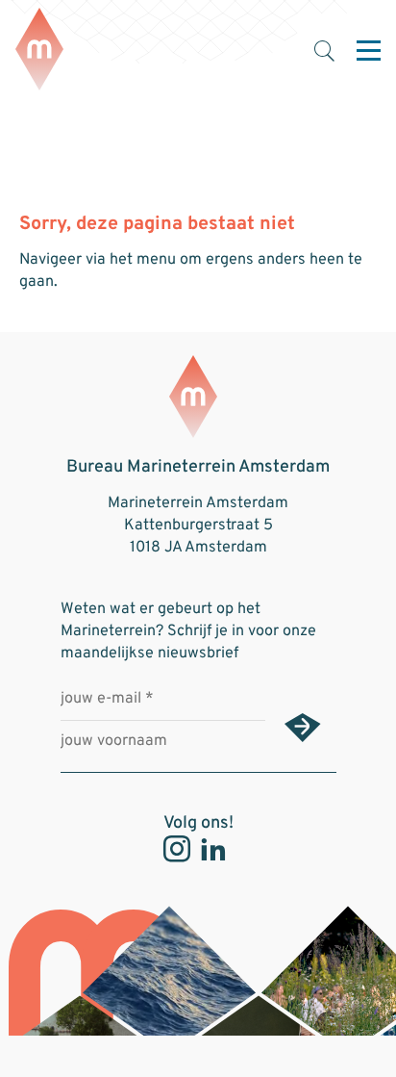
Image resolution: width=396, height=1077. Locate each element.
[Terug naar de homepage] (39, 50)
